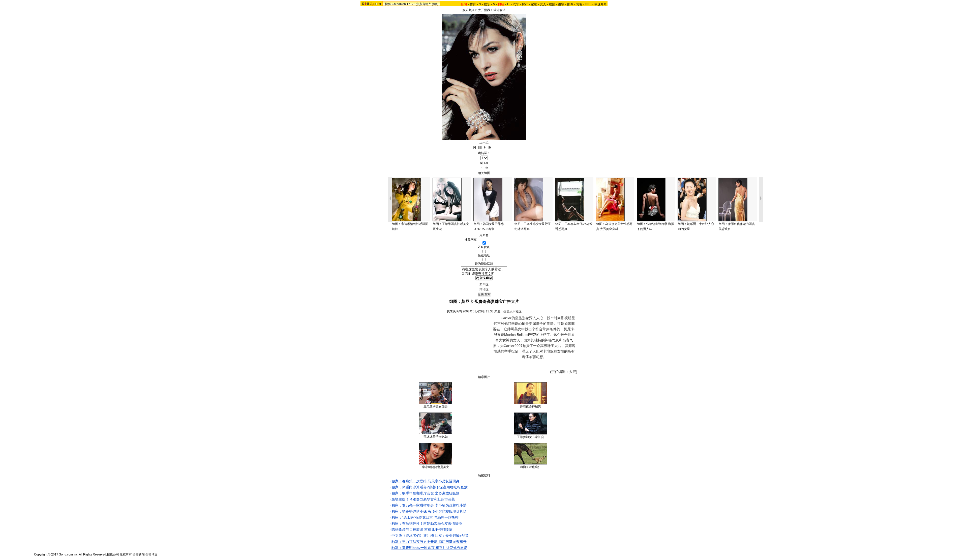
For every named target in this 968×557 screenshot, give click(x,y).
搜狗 (435, 4)
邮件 (570, 4)
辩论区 (484, 289)
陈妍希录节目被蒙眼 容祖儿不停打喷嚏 (421, 529)
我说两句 (600, 4)
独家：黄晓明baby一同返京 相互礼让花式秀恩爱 (429, 548)
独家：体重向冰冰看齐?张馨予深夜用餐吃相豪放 (429, 487)
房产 (525, 4)
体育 (473, 4)
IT (508, 4)
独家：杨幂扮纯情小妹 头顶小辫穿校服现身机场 (429, 511)
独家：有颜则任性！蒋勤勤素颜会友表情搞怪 (426, 523)
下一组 (484, 168)
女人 (543, 4)
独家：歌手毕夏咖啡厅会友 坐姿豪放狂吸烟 (425, 493)
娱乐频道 (469, 10)
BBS (588, 4)
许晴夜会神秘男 (530, 406)
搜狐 (388, 4)
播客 (561, 4)
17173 (411, 4)
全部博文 (151, 554)
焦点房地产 (423, 4)
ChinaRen (399, 4)
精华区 (484, 284)
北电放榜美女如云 (436, 406)
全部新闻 (139, 554)
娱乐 (487, 4)
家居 (534, 4)
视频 (552, 4)
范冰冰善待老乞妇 (436, 436)
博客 (579, 4)
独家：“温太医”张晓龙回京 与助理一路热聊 (425, 517)
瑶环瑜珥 (499, 10)
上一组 (484, 142)
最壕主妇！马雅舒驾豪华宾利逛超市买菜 (423, 499)
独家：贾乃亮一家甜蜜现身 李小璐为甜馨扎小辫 (429, 505)
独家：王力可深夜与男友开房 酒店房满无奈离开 (429, 542)
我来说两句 (454, 311)
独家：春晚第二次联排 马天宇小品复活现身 (425, 481)
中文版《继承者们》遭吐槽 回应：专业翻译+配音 (430, 536)
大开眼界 (484, 10)
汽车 (516, 4)
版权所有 (126, 554)
